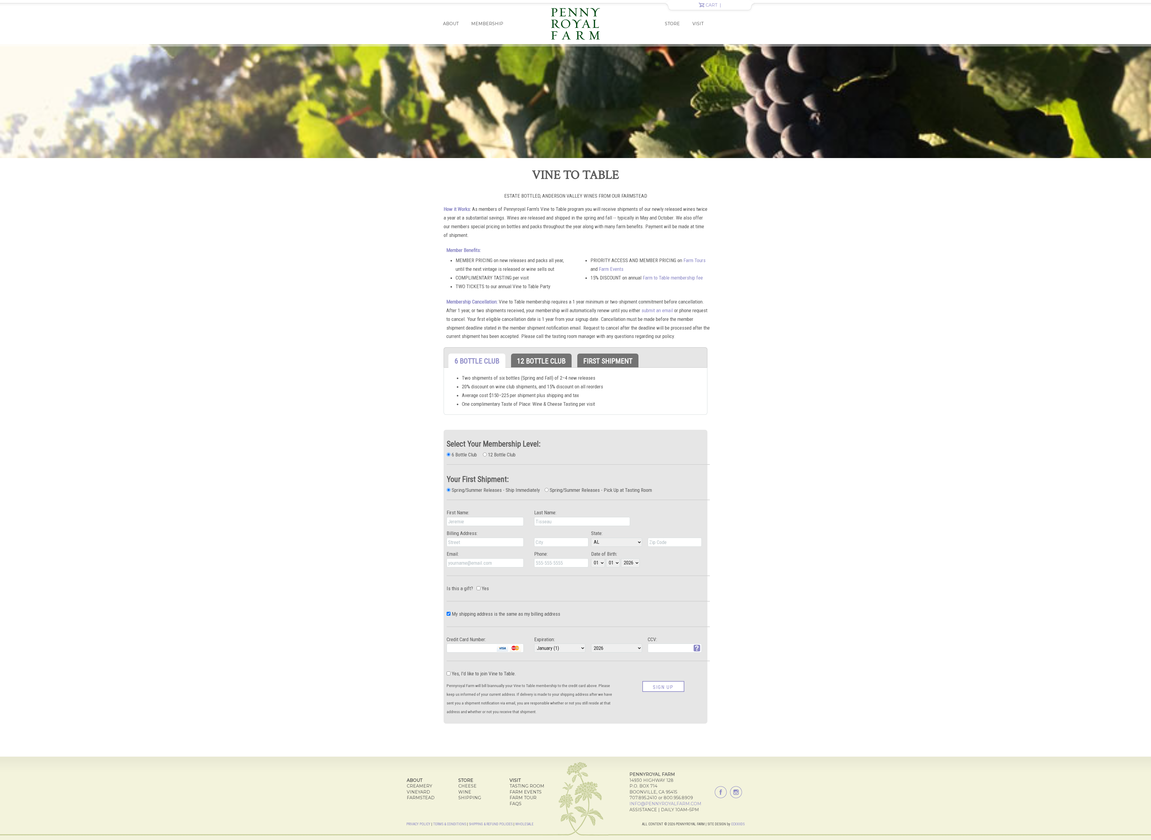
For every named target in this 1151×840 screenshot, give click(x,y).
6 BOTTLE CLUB (476, 361)
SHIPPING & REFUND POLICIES (491, 824)
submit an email (657, 310)
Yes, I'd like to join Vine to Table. (483, 674)
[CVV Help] (697, 647)
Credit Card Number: (466, 639)
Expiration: (544, 639)
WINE (464, 792)
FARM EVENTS (526, 792)
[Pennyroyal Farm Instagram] (736, 792)
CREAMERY (419, 786)
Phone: (541, 554)
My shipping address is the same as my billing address (505, 614)
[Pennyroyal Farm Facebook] (721, 792)
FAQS (516, 803)
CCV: (652, 639)
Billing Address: (462, 533)
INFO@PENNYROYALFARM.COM (665, 803)
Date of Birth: (604, 554)
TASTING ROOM (527, 786)
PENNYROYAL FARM (575, 24)
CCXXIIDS (738, 824)
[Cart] (701, 5)
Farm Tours (694, 260)
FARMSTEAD (421, 797)
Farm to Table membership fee (673, 278)
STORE (672, 23)
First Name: (458, 513)
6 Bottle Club (464, 455)
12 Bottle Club (501, 455)
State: (596, 533)
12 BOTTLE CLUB (541, 361)
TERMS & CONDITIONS (449, 824)
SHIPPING (469, 797)
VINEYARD (418, 792)
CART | (714, 5)
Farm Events (611, 269)
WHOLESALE (524, 824)
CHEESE (467, 786)
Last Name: (545, 513)
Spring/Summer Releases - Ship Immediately (495, 490)
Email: (453, 554)
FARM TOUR (523, 797)
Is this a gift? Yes (468, 588)
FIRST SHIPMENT (607, 361)
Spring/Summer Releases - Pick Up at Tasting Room (600, 490)
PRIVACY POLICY (418, 824)
